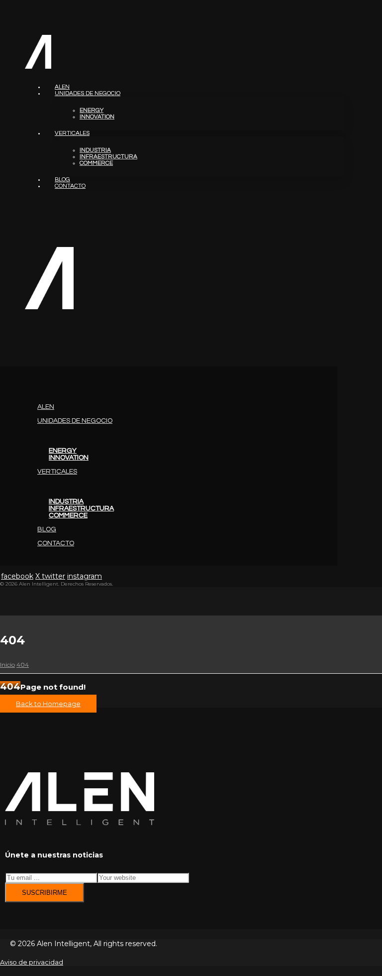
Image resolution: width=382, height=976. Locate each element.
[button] (0, 345)
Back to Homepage (48, 704)
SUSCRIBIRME (44, 892)
